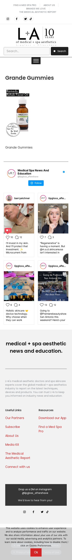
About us (49, 5)
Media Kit (12, 445)
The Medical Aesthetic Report (37, 12)
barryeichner (22, 198)
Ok (36, 552)
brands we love (36, 8)
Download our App (52, 418)
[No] (67, 542)
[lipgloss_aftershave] (43, 198)
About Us (12, 436)
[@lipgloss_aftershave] (11, 173)
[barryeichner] (9, 198)
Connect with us (17, 467)
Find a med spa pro (24, 5)
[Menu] (36, 60)
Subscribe (12, 427)
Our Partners (14, 418)
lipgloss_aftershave (60, 198)
